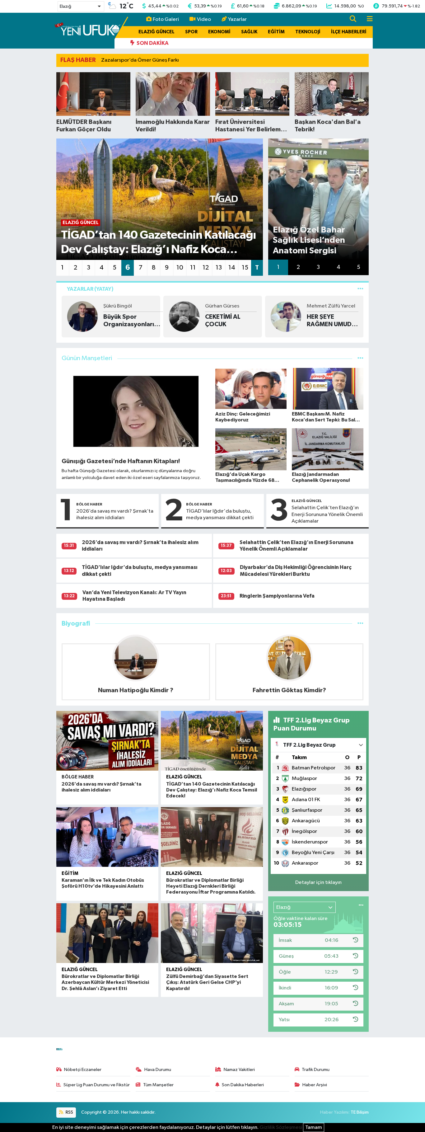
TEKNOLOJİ (307, 32)
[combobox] (81, 6)
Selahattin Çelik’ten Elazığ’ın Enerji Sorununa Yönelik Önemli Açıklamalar (327, 514)
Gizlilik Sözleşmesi (280, 1127)
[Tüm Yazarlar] (360, 289)
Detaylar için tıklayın (318, 882)
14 (231, 268)
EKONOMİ (219, 32)
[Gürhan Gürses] (82, 316)
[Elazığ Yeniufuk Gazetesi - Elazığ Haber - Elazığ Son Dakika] (87, 30)
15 (245, 268)
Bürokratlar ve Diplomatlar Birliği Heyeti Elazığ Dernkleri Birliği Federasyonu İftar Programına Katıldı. (211, 886)
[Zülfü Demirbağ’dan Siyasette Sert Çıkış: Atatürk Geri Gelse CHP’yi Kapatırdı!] (212, 933)
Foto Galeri (166, 19)
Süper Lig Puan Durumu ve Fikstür (96, 1085)
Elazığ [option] (65, 6)
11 (193, 268)
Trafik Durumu (315, 1069)
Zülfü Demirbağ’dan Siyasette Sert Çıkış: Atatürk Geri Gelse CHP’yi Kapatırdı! (207, 982)
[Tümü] (360, 623)
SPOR (191, 32)
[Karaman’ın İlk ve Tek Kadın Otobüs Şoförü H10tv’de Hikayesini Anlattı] (107, 837)
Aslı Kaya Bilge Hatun (331, 306)
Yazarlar (237, 19)
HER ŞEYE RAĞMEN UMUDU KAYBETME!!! (229, 321)
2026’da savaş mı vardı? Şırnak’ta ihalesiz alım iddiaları (114, 514)
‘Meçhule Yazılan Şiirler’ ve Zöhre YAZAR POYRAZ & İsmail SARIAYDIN (331, 321)
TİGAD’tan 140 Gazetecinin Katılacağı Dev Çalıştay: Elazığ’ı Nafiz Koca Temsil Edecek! (211, 790)
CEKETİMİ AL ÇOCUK (121, 320)
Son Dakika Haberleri (243, 1085)
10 (179, 268)
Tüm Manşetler (158, 1085)
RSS (69, 1112)
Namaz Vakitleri (239, 1069)
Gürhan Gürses (120, 306)
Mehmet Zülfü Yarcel (229, 306)
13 (219, 268)
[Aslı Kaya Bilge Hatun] (285, 316)
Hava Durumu (157, 1069)
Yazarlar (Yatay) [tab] (90, 289)
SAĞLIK (249, 32)
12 (206, 268)
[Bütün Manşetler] (360, 358)
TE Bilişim (360, 1112)
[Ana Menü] (367, 19)
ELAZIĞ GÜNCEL (156, 32)
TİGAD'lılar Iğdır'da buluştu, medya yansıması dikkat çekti (220, 514)
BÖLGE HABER (89, 504)
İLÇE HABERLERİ (349, 32)
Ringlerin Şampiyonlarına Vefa (277, 596)
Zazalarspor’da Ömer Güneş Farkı (140, 60)
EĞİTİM (276, 32)
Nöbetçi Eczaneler (82, 1069)
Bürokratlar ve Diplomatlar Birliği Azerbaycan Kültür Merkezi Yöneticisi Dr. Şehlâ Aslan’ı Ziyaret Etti (105, 982)
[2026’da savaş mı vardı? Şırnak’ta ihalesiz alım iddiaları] (107, 741)
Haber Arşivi (314, 1085)
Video (204, 19)
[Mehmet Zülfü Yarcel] (184, 316)
